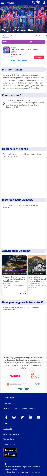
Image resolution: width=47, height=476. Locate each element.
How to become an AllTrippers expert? (19, 408)
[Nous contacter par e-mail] (39, 418)
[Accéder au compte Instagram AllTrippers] (14, 418)
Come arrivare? (31, 36)
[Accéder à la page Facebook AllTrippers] (7, 418)
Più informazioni (17, 36)
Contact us (7, 403)
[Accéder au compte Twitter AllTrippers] (22, 418)
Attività (23, 7)
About (6, 423)
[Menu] (2, 2)
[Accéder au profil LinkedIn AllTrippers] (31, 418)
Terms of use (8, 439)
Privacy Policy (9, 444)
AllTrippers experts (11, 434)
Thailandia (8, 7)
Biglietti (6, 36)
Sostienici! (7, 429)
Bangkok (16, 7)
